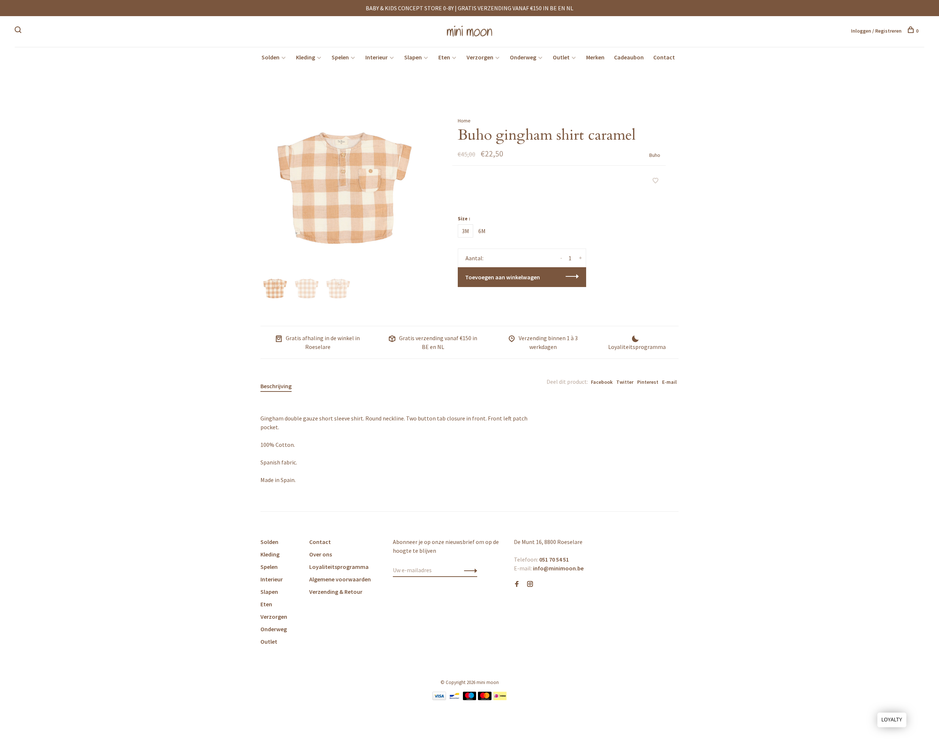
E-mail (669, 382)
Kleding (305, 57)
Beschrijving (276, 386)
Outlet (561, 57)
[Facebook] (517, 584)
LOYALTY (891, 720)
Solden (270, 57)
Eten (444, 57)
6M (482, 231)
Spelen (340, 57)
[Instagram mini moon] (530, 584)
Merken (595, 57)
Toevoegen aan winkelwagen (502, 277)
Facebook (602, 382)
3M (465, 231)
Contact (664, 57)
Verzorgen (480, 57)
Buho (654, 155)
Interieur (376, 57)
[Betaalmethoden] (439, 698)
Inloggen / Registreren (876, 30)
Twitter (624, 382)
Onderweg (523, 57)
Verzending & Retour (335, 591)
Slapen (413, 57)
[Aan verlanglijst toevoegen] (655, 181)
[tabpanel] (344, 188)
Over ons (320, 554)
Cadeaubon (629, 57)
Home (464, 120)
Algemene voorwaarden (340, 579)
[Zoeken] (19, 30)
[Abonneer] (468, 570)
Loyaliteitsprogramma (339, 566)
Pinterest (647, 382)
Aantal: (474, 258)
